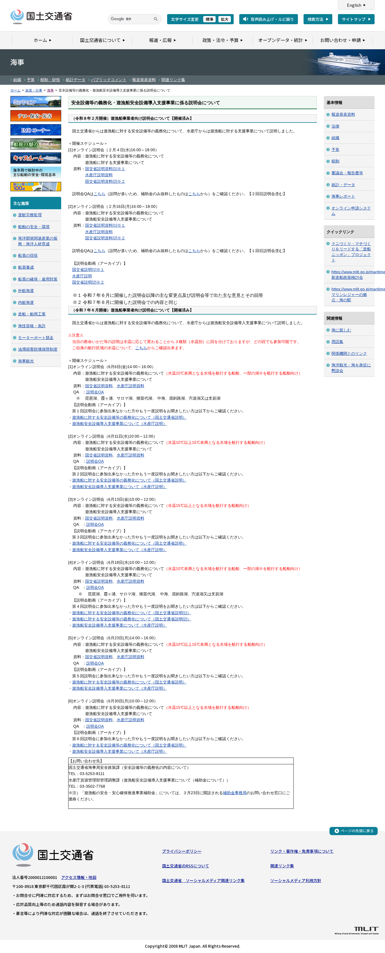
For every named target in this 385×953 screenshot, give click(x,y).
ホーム (15, 90)
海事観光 (26, 361)
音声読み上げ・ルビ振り (272, 19)
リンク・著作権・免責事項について (301, 851)
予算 (31, 79)
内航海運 (26, 302)
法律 (335, 126)
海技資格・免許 (32, 326)
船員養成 (26, 267)
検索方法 (315, 19)
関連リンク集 (173, 79)
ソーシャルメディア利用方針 (295, 880)
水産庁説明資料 (99, 175)
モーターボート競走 (36, 337)
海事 (50, 90)
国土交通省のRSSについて (185, 866)
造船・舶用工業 (32, 314)
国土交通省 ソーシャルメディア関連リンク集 (203, 880)
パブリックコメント (109, 79)
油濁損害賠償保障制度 (37, 349)
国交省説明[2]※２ (88, 282)
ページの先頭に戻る (357, 830)
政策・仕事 (33, 90)
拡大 (225, 19)
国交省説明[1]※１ (88, 269)
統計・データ (343, 184)
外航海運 (26, 290)
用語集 (337, 341)
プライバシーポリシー (182, 851)
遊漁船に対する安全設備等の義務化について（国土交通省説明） (129, 417)
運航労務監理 (30, 215)
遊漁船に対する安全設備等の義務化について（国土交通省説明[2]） (131, 619)
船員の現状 (28, 255)
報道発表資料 (144, 79)
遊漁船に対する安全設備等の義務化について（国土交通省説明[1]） (131, 613)
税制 (335, 161)
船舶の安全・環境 (34, 226)
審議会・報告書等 (347, 173)
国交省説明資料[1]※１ (105, 168)
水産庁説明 (82, 276)
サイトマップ (354, 19)
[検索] (155, 19)
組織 (17, 79)
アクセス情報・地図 (78, 877)
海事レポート (343, 196)
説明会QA (95, 392)
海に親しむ (341, 330)
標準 (209, 19)
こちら (99, 194)
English (354, 5)
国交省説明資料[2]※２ (105, 181)
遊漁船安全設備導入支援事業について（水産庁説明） (119, 423)
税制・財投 (50, 79)
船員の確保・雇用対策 (37, 279)
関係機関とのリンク (349, 353)
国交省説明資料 (99, 386)
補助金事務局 (235, 793)
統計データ (75, 79)
